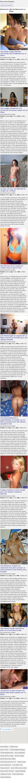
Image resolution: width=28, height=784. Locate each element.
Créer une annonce (6, 5)
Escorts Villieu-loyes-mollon (19, 768)
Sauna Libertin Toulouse (7, 771)
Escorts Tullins (4, 749)
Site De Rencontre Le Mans (7, 759)
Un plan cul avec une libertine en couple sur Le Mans (13, 190)
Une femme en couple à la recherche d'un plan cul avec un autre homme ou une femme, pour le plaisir (13, 569)
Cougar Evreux (14, 746)
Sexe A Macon (4, 746)
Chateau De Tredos (5, 774)
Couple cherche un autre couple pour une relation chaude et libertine (12, 492)
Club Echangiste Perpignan (17, 749)
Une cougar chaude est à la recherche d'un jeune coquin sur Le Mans (14, 110)
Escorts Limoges (19, 756)
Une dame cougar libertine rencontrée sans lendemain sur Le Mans (13, 53)
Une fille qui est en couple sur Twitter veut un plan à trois (11, 267)
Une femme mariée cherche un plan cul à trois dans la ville (12, 629)
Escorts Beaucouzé (5, 765)
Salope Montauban (20, 771)
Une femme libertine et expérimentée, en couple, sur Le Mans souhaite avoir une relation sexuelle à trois (13, 421)
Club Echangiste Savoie (6, 752)
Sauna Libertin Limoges (6, 756)
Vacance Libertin (5, 768)
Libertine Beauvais (5, 777)
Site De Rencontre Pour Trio (8, 762)
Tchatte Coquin (21, 762)
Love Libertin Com (17, 765)
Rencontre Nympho (7, 1)
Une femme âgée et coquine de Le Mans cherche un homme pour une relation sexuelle (13, 338)
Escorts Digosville (20, 752)
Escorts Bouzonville (17, 774)
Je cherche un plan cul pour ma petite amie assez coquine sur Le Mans (13, 692)
